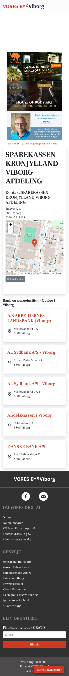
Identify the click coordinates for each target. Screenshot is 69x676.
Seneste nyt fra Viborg (17, 562)
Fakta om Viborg (13, 578)
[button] (34, 243)
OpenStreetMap (42, 273)
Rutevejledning (15, 279)
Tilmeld (35, 644)
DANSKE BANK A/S (26, 447)
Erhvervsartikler (13, 584)
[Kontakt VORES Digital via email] (43, 496)
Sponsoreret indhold (16, 600)
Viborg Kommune (14, 589)
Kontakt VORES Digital (17, 534)
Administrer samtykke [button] (17, 539)
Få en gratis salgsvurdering (20, 595)
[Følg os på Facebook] (25, 496)
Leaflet (27, 273)
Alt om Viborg (12, 606)
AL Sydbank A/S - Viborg (31, 352)
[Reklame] (34, 66)
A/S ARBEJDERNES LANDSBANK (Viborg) (29, 318)
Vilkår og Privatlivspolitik (19, 528)
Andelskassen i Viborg (29, 415)
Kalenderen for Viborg (17, 573)
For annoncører (13, 523)
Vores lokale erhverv (16, 567)
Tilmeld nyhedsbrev (49, 670)
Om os (7, 517)
